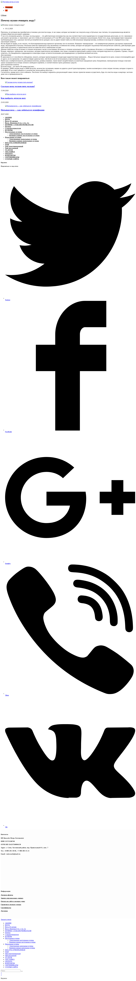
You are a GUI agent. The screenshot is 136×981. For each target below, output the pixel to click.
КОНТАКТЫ (10, 155)
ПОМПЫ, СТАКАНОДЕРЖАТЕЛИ (19, 125)
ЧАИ (7, 144)
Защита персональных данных (12, 898)
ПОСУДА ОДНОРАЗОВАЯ (15, 143)
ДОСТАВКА (10, 152)
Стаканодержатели (13, 128)
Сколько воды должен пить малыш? (18, 86)
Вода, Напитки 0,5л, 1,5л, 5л (17, 123)
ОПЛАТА (9, 153)
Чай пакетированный (14, 146)
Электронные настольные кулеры (23, 134)
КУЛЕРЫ (9, 130)
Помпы (8, 126)
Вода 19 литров (11, 121)
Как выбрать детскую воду (13, 98)
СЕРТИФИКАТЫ (12, 157)
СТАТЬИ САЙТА (12, 159)
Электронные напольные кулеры (23, 139)
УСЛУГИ (9, 150)
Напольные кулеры (13, 137)
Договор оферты (7, 895)
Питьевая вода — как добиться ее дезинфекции (22, 110)
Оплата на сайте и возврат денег (13, 901)
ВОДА (7, 119)
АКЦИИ (8, 117)
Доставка (4, 911)
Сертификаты (6, 908)
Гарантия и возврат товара (11, 904)
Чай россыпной (11, 148)
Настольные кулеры (13, 132)
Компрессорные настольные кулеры (24, 135)
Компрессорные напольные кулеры (24, 141)
